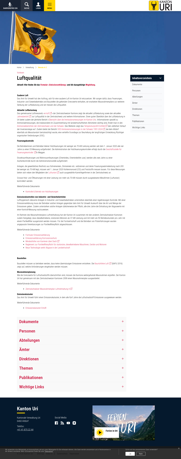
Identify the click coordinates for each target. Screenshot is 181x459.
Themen (135, 115)
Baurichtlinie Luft (103, 263)
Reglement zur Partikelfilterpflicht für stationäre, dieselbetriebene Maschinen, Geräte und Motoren (66, 244)
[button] (49, 5)
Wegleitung (90, 85)
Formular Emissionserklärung (38, 235)
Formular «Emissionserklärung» (53, 85)
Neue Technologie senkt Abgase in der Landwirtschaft (48, 247)
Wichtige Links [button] (31, 386)
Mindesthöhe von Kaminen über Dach (42, 241)
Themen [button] (26, 368)
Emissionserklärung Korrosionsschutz (41, 238)
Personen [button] (27, 331)
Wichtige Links (138, 127)
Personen (136, 90)
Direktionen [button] (29, 358)
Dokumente (137, 84)
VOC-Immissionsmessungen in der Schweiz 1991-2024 (81, 129)
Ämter (135, 103)
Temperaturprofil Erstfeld (95, 126)
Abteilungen (137, 96)
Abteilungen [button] (29, 340)
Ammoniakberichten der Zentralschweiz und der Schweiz (40, 126)
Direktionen (137, 109)
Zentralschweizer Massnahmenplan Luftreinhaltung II (49, 289)
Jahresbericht (24, 116)
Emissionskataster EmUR (36, 308)
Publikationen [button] (31, 377)
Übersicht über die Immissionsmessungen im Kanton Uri (72, 119)
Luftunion (53, 172)
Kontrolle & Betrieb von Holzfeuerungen (42, 191)
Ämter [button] (24, 349)
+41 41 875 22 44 (25, 429)
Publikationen (138, 121)
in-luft (48, 113)
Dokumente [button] (28, 321)
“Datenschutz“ (49, 451)
